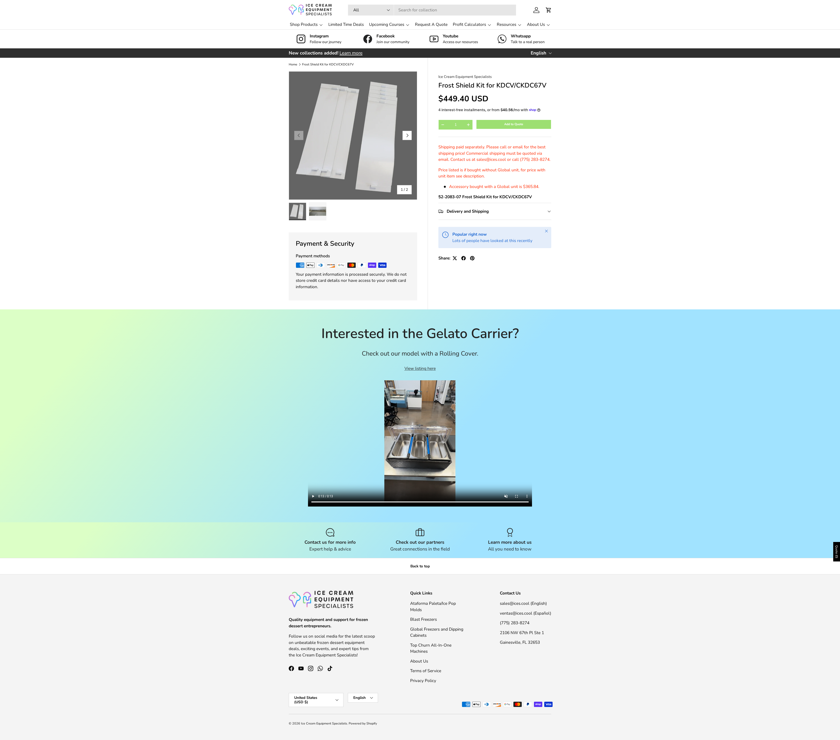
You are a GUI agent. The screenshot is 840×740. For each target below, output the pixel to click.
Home (293, 64)
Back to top (420, 566)
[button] (548, 10)
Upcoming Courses (386, 24)
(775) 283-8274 (514, 623)
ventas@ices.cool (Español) (525, 613)
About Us (536, 24)
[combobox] (432, 10)
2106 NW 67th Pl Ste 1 (522, 633)
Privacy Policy (423, 681)
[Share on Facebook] (463, 258)
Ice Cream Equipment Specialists (465, 76)
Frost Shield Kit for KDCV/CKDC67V (328, 64)
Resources (506, 24)
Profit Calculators (469, 24)
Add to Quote (513, 124)
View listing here (420, 368)
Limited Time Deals (346, 24)
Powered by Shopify (363, 723)
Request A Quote (431, 24)
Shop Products (304, 24)
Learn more (351, 53)
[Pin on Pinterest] (472, 258)
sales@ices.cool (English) (523, 603)
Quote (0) (837, 551)
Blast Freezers (423, 619)
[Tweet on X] (454, 258)
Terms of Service (425, 671)
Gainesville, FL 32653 (520, 642)
